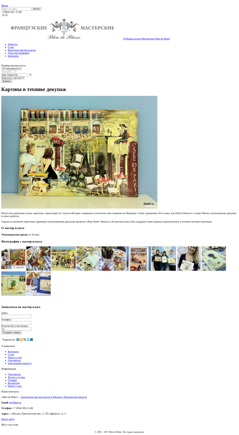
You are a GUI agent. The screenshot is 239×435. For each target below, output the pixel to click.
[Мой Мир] (31, 339)
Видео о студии (16, 377)
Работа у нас (15, 386)
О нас (11, 47)
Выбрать (7, 81)
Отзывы (12, 380)
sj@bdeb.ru (15, 402)
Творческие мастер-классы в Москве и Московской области (54, 397)
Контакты (13, 56)
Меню (4, 5)
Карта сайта (7, 419)
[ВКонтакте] (18, 339)
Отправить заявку (11, 332)
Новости (12, 44)
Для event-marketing (18, 53)
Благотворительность (20, 363)
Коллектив (14, 383)
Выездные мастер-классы (22, 50)
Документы (14, 360)
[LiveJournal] (25, 339)
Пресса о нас (15, 357)
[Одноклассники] (21, 339)
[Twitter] (28, 339)
